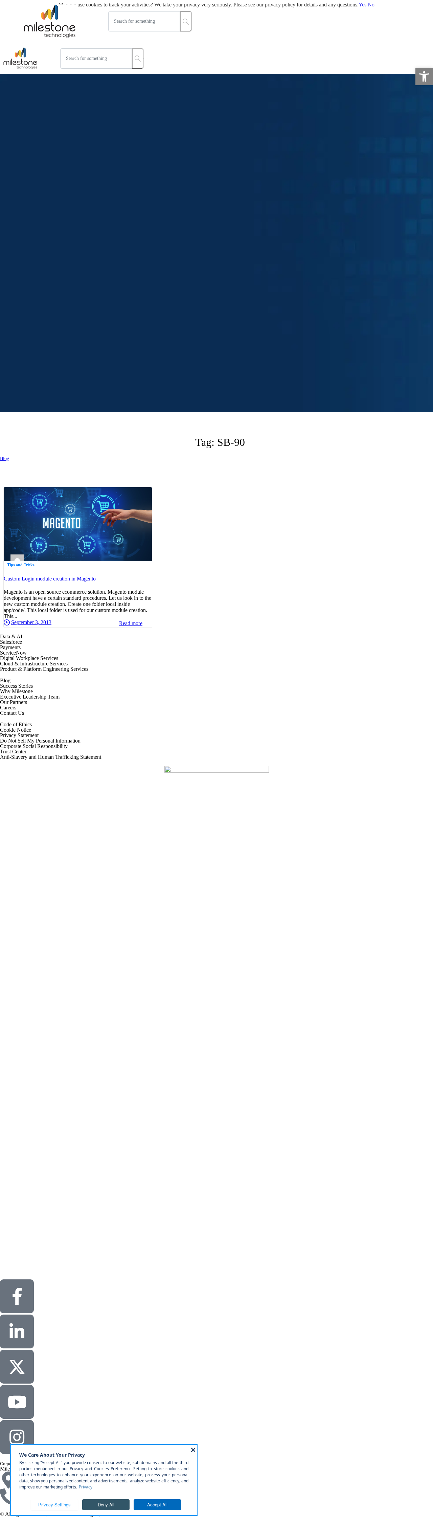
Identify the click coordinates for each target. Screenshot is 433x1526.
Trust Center (13, 751)
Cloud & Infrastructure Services (34, 663)
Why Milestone (16, 691)
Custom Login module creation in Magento (50, 579)
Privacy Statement (19, 735)
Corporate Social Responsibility (34, 746)
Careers (8, 707)
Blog (4, 458)
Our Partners (13, 702)
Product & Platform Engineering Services (44, 669)
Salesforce (11, 642)
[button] (424, 76)
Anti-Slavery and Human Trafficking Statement (50, 757)
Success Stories (16, 686)
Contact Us (12, 713)
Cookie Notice (15, 730)
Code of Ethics (16, 724)
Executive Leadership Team (30, 697)
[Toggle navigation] (145, 58)
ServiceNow (13, 653)
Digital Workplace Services (29, 658)
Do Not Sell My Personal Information (40, 741)
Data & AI (11, 636)
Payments (10, 647)
